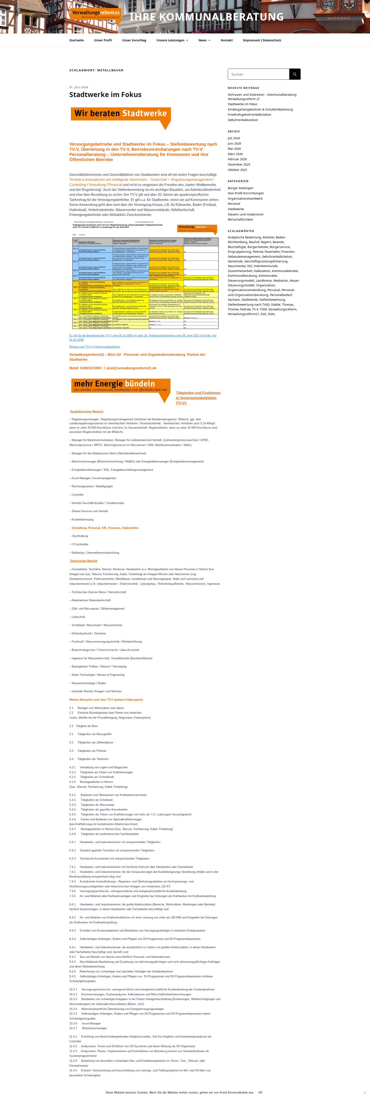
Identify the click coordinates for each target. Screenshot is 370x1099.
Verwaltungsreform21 (243, 314)
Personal (234, 204)
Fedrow (258, 252)
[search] (294, 74)
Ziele (271, 314)
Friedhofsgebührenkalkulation (249, 114)
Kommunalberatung (242, 276)
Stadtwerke (236, 209)
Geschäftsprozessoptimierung (266, 261)
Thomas (287, 304)
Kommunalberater (285, 271)
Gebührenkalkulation (243, 120)
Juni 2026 (234, 143)
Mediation (280, 280)
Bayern (266, 242)
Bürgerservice (280, 247)
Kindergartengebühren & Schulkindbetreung (260, 109)
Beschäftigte (237, 247)
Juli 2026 (234, 138)
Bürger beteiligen (240, 188)
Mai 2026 (234, 149)
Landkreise (264, 280)
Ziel (263, 314)
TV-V (255, 309)
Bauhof (254, 242)
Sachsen (234, 300)
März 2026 (235, 154)
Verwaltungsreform (282, 309)
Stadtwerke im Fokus (242, 104)
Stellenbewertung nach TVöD (248, 304)
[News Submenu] (208, 40)
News (202, 40)
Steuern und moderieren (246, 214)
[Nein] (365, 1092)
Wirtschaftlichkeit (240, 219)
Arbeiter (268, 237)
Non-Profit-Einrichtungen (246, 193)
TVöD (263, 309)
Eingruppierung (239, 252)
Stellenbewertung (272, 300)
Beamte (278, 242)
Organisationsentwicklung (247, 290)
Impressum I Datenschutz (262, 40)
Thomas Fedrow (239, 309)
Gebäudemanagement (244, 256)
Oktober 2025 (237, 170)
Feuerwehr (272, 252)
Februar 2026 (237, 159)
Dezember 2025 (239, 164)
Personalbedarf (281, 295)
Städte (275, 304)
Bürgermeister (258, 247)
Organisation (265, 285)
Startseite (76, 40)
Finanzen (287, 252)
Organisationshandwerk (245, 198)
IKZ (249, 266)
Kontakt (227, 40)
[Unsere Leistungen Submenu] (186, 40)
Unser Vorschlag (134, 40)
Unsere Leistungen (170, 40)
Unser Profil (103, 40)
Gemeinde (235, 261)
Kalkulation (262, 271)
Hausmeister (237, 266)
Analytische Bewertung (244, 237)
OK (260, 1092)
